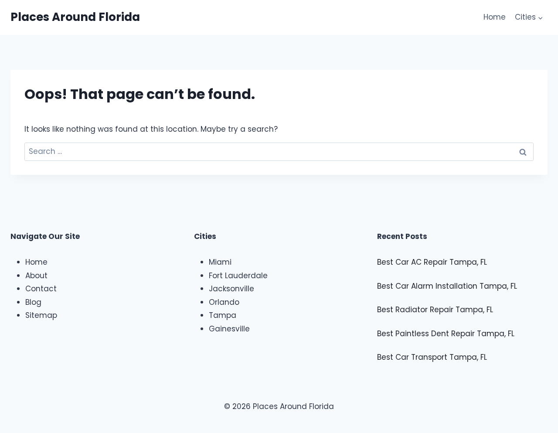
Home (494, 17)
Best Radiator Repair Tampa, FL (435, 309)
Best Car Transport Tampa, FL (432, 357)
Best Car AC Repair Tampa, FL (432, 262)
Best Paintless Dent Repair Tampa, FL (445, 333)
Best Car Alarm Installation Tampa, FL (447, 286)
